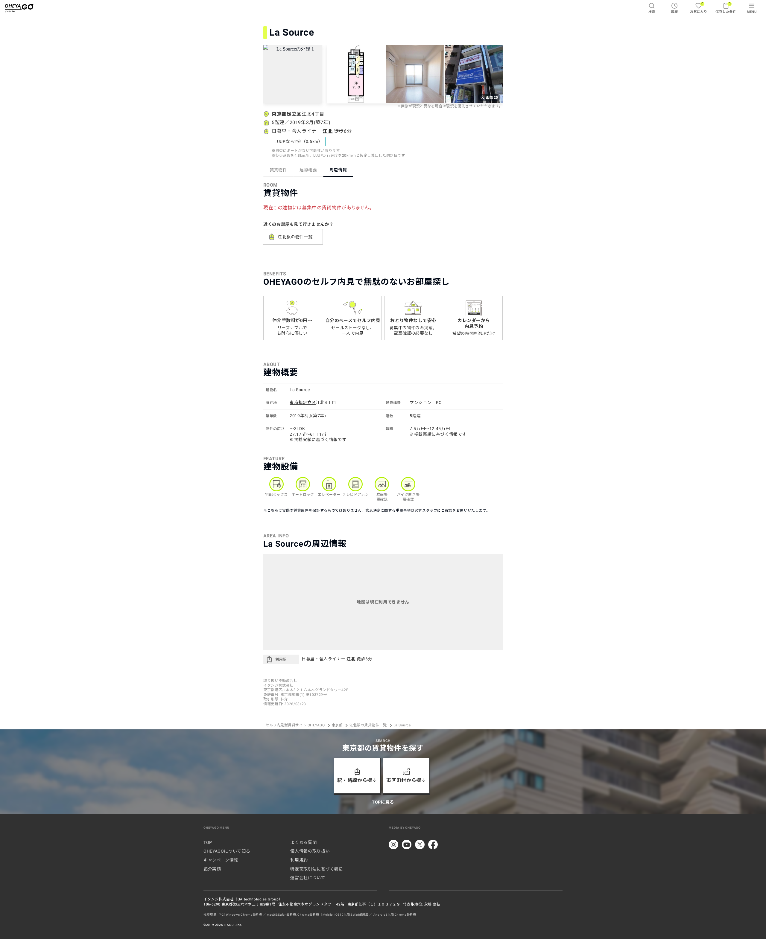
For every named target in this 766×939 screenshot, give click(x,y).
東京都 (337, 725)
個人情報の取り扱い (310, 851)
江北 (327, 131)
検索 (651, 12)
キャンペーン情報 (220, 860)
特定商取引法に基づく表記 (316, 869)
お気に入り (698, 7)
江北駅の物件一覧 (295, 236)
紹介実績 (212, 869)
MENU (752, 12)
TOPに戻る (383, 802)
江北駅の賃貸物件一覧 (368, 725)
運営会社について (307, 877)
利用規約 (299, 860)
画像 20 (492, 97)
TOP (207, 842)
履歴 (674, 12)
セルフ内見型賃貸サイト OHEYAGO (295, 725)
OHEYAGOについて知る (226, 851)
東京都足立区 (287, 114)
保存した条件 (725, 7)
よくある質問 (303, 842)
